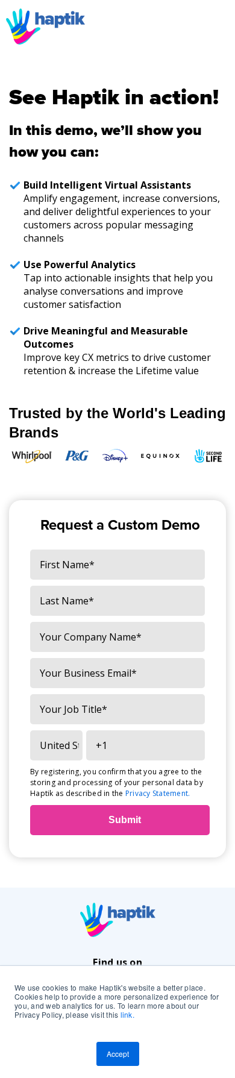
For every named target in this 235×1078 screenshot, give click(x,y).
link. (127, 1014)
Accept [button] (118, 1053)
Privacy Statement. (157, 793)
